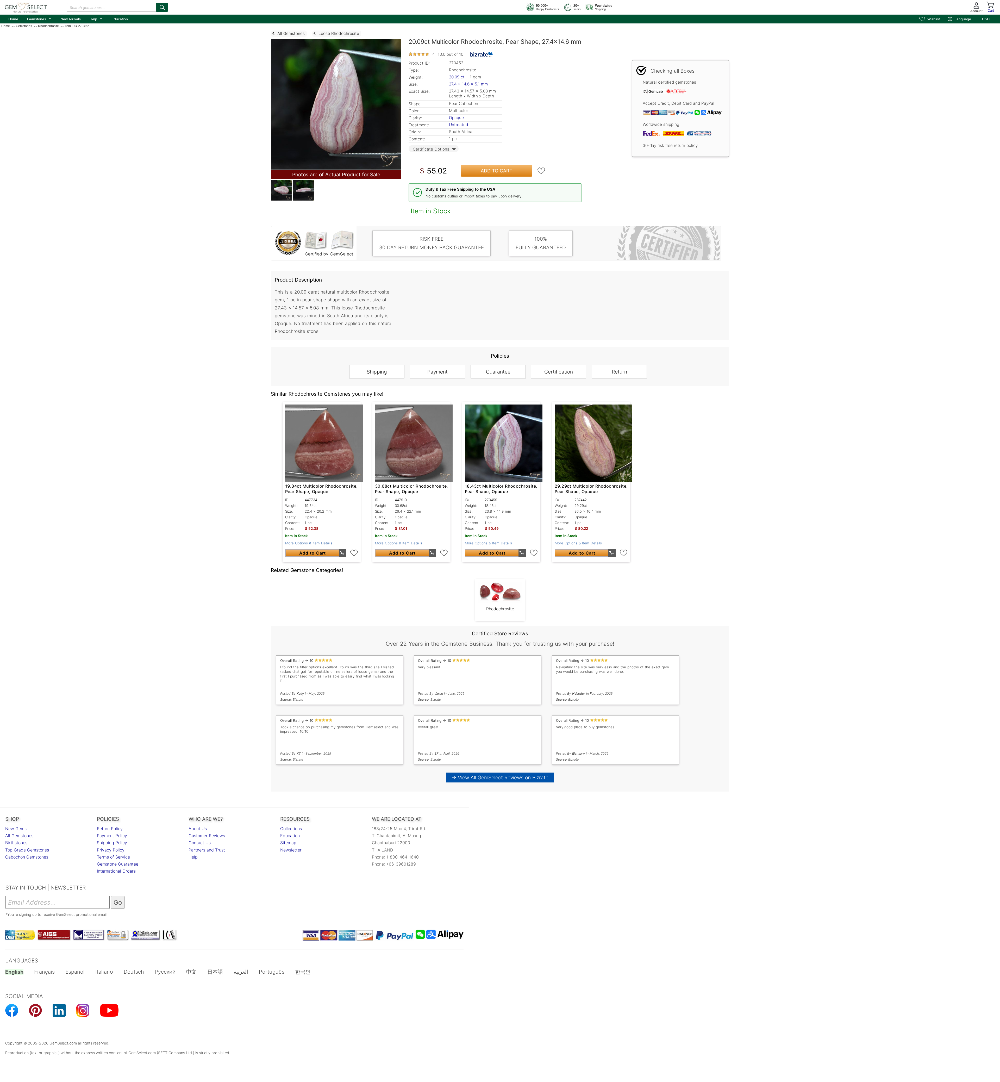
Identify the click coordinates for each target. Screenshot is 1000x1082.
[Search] (162, 7)
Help (96, 18)
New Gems (16, 828)
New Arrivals (70, 19)
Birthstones (16, 842)
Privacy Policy (110, 850)
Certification (558, 372)
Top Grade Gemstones (27, 850)
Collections (291, 828)
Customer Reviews (207, 835)
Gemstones (39, 18)
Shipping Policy (112, 842)
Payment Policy (112, 835)
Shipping (377, 372)
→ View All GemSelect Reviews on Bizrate (500, 777)
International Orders (116, 871)
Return (619, 372)
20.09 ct (457, 76)
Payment (437, 372)
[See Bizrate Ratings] (481, 54)
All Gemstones (19, 835)
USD (986, 19)
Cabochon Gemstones (26, 857)
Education (119, 19)
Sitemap (288, 842)
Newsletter (291, 850)
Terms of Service (113, 857)
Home (13, 19)
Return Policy (110, 828)
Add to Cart (496, 170)
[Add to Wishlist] (541, 171)
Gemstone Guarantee (117, 864)
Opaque (456, 117)
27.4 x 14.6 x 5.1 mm (468, 84)
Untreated (458, 124)
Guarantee (498, 372)
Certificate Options (431, 149)
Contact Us (200, 842)
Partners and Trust (207, 850)
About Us (198, 828)
